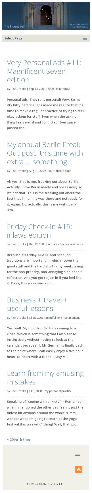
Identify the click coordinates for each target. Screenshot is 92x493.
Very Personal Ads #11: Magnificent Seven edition (44, 71)
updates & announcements (65, 244)
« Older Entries (19, 439)
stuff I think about (59, 89)
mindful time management (63, 318)
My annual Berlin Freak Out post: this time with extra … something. (45, 153)
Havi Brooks (18, 89)
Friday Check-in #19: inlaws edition (39, 231)
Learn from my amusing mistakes (45, 377)
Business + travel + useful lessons (37, 304)
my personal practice (58, 391)
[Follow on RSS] (78, 469)
